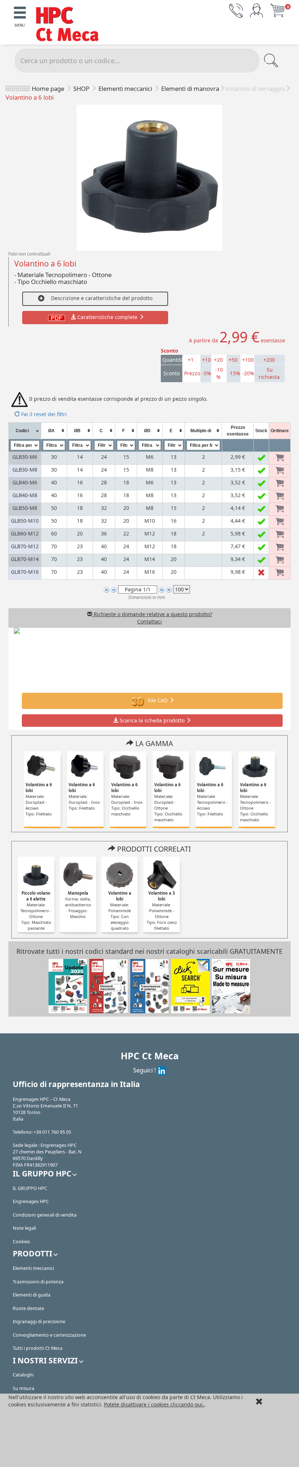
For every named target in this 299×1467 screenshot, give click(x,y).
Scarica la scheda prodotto (152, 720)
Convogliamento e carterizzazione (49, 1335)
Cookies (21, 1241)
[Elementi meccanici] (108, 985)
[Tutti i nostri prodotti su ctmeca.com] (190, 985)
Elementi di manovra (190, 88)
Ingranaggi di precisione (39, 1321)
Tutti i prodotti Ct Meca (37, 1348)
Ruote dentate (28, 1308)
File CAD (157, 700)
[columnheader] (24, 430)
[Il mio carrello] (277, 10)
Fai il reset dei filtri (43, 414)
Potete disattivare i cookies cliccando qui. (154, 1404)
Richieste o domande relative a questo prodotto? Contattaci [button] (152, 618)
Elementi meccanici (126, 88)
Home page (48, 88)
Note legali (24, 1228)
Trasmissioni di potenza (38, 1282)
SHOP (82, 88)
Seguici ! (145, 1070)
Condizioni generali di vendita (45, 1215)
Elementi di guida (31, 1295)
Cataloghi (23, 1375)
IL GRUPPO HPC (30, 1188)
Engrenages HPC (31, 1201)
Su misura (23, 1388)
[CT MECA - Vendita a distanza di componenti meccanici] (70, 25)
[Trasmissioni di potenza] (149, 985)
